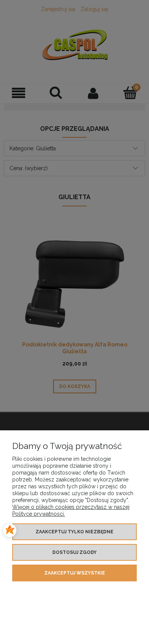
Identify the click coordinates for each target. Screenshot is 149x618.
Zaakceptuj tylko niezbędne (74, 531)
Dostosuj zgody (74, 552)
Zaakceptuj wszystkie (74, 573)
